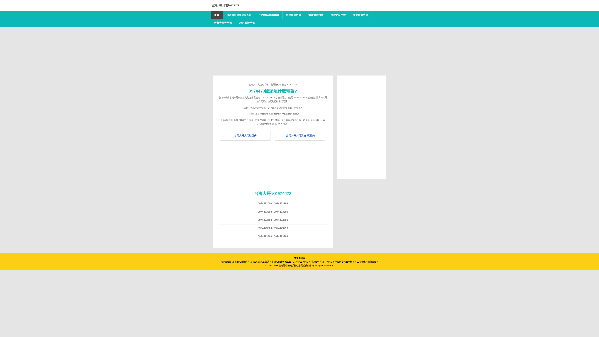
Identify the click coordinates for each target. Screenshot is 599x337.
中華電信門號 (293, 15)
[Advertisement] (299, 54)
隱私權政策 (299, 257)
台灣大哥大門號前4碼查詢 (300, 135)
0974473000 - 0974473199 (273, 203)
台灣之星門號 (338, 15)
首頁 (216, 15)
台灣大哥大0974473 (273, 193)
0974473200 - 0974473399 (273, 211)
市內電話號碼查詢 (269, 15)
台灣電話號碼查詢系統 (238, 15)
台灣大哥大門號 (223, 23)
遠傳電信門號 (315, 15)
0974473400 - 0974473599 (273, 220)
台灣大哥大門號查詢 (245, 135)
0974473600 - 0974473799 (273, 228)
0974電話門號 (247, 23)
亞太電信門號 (360, 15)
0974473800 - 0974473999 (273, 236)
